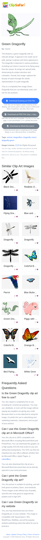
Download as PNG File (21, 114)
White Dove (30, 371)
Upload (13, 534)
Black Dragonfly (11, 187)
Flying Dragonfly (12, 213)
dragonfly (27, 137)
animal (9, 137)
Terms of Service (33, 534)
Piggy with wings (32, 319)
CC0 (17, 145)
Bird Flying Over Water (15, 371)
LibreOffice (6, 459)
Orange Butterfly (32, 345)
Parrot (7, 292)
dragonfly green (8, 140)
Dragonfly (8, 239)
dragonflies (17, 137)
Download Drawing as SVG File (21, 101)
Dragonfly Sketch (12, 266)
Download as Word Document (21, 126)
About (8, 534)
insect (34, 137)
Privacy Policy (22, 534)
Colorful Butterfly (32, 266)
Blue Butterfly (31, 292)
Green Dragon (11, 319)
